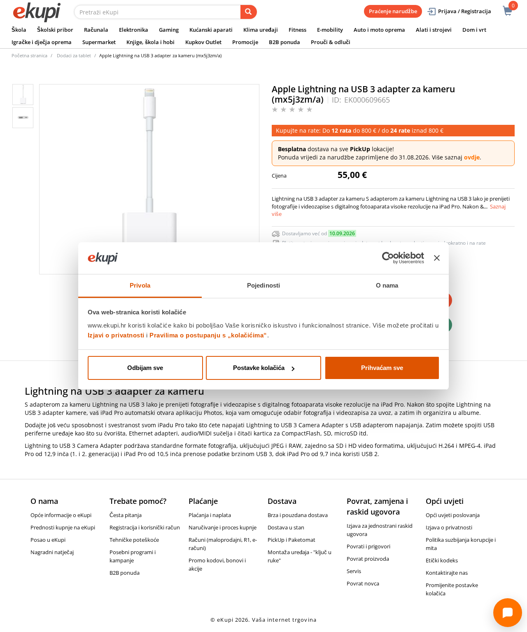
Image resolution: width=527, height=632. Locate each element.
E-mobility (330, 29)
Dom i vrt (474, 29)
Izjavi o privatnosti (116, 335)
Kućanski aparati (211, 29)
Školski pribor (55, 29)
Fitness (297, 29)
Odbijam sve (145, 367)
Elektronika (133, 29)
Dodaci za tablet (74, 55)
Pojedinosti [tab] (263, 285)
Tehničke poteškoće (134, 539)
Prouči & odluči (330, 42)
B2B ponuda (284, 42)
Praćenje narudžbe (393, 11)
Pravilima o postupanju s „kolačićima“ (208, 335)
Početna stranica (29, 55)
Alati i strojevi (434, 29)
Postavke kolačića (258, 367)
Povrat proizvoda (368, 558)
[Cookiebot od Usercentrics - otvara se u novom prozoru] (388, 258)
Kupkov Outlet (203, 42)
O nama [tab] (387, 285)
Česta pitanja (126, 515)
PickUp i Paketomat (291, 539)
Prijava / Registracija (464, 11)
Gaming (169, 29)
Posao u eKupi (47, 539)
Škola (19, 29)
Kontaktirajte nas (447, 572)
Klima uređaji (260, 29)
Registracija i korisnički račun (145, 527)
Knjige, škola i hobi (150, 42)
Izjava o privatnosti (449, 527)
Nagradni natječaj (52, 552)
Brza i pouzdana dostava (298, 515)
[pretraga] (248, 12)
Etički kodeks (442, 560)
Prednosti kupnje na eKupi (62, 527)
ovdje (472, 157)
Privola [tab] (140, 285)
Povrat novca (363, 583)
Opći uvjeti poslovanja (453, 515)
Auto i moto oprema (379, 29)
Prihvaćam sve (382, 367)
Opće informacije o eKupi (60, 515)
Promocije (245, 42)
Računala (96, 29)
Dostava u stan (286, 527)
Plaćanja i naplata (210, 515)
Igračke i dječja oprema (42, 42)
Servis (354, 571)
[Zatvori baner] (437, 258)
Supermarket (99, 42)
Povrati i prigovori (368, 546)
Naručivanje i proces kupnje (223, 527)
